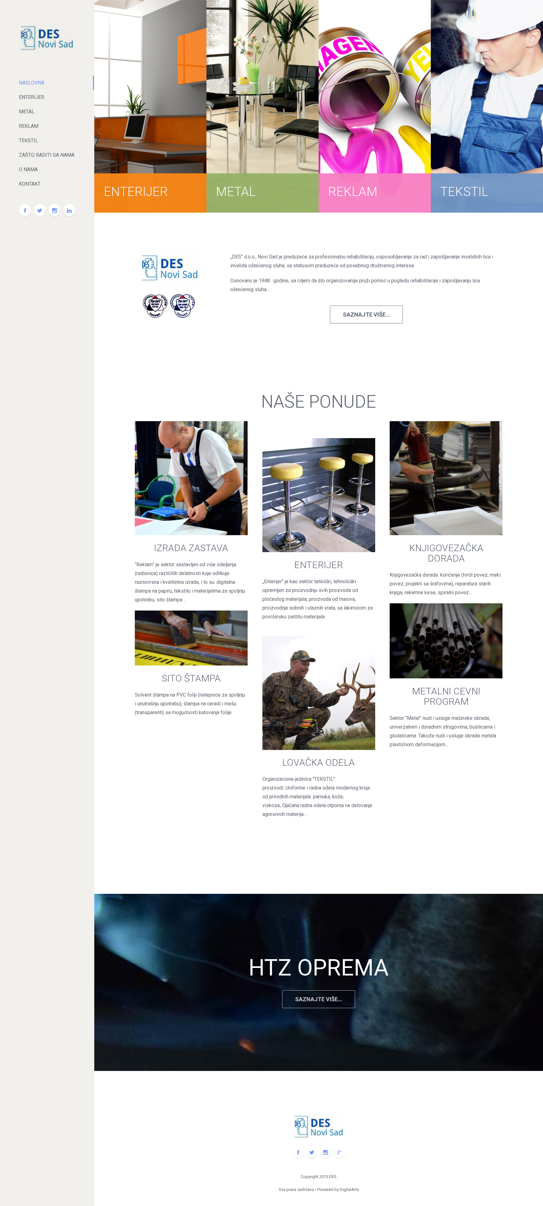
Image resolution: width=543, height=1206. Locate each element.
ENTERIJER (136, 191)
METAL (236, 191)
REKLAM (352, 191)
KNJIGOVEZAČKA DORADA (446, 553)
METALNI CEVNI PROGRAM (446, 696)
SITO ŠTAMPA (191, 678)
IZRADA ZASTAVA (191, 547)
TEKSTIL (464, 191)
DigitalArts (349, 1189)
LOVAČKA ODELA (318, 762)
